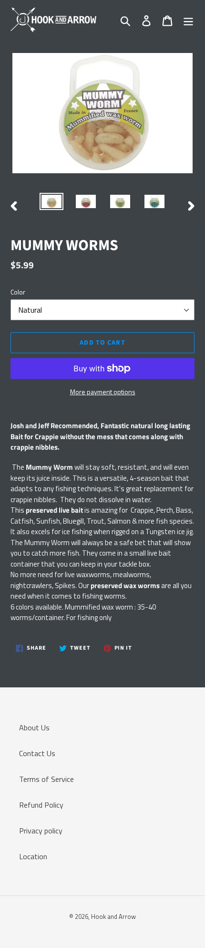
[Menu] (188, 20)
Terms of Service (46, 779)
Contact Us (37, 753)
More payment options (102, 392)
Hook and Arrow (113, 916)
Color (17, 292)
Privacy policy (40, 830)
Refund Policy (41, 805)
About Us (34, 727)
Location (33, 856)
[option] (51, 203)
